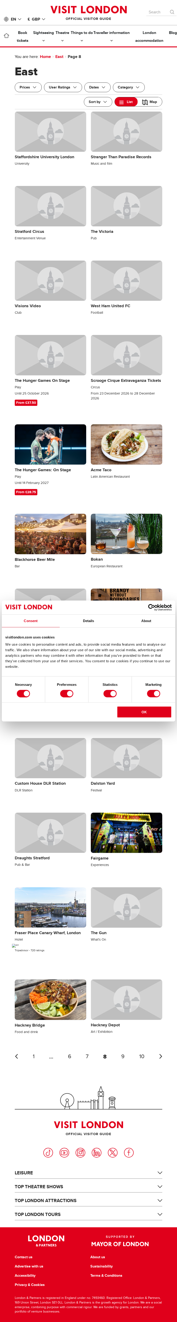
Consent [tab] (31, 621)
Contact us (23, 1257)
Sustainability (101, 1266)
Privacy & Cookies (30, 1285)
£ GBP (34, 19)
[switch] (66, 693)
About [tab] (146, 621)
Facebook (129, 1153)
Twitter (113, 1153)
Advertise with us (29, 1266)
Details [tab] (88, 621)
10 (142, 1056)
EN (13, 19)
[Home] (6, 36)
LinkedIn (96, 1153)
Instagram (80, 1153)
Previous (16, 1056)
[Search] (172, 11)
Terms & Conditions (106, 1275)
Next (160, 1056)
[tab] (126, 101)
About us (97, 1257)
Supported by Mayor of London (120, 1240)
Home (45, 57)
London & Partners (46, 1240)
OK (144, 712)
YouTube (64, 1153)
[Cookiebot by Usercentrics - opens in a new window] (151, 607)
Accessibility (25, 1275)
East (59, 57)
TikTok (48, 1153)
